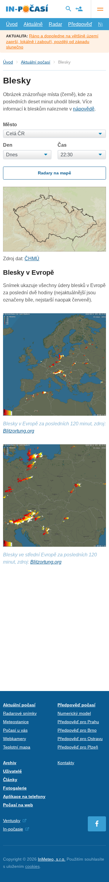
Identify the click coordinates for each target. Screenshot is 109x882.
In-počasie (13, 829)
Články (10, 779)
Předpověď (80, 24)
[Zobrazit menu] (100, 9)
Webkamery (14, 738)
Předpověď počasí (76, 704)
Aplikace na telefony (24, 796)
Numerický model (74, 713)
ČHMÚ (32, 258)
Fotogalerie (15, 788)
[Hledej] (68, 9)
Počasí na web (18, 804)
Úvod (12, 24)
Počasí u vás (15, 730)
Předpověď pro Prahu (78, 721)
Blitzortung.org (18, 430)
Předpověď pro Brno (77, 730)
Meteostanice (16, 721)
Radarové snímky (20, 713)
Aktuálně (33, 24)
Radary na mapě (54, 172)
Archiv (9, 762)
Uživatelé (12, 771)
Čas (62, 145)
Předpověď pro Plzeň (78, 747)
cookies (32, 866)
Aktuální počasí (35, 62)
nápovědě (83, 108)
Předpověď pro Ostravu (80, 738)
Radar (55, 24)
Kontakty (66, 762)
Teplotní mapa (16, 747)
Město (10, 124)
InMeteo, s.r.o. (51, 859)
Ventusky (11, 820)
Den (7, 145)
